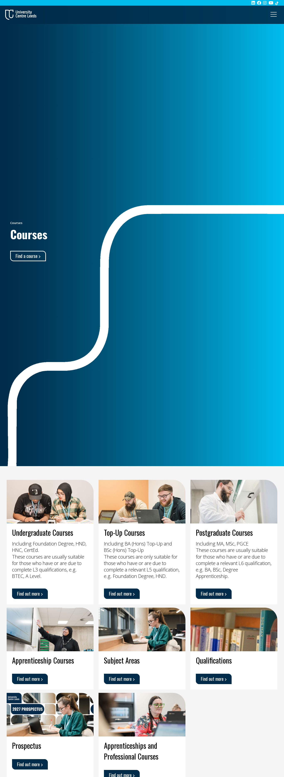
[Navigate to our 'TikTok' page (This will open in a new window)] (276, 3)
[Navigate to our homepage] (20, 15)
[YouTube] (271, 3)
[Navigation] (273, 14)
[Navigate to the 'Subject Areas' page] (142, 629)
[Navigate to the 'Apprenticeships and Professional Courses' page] (142, 714)
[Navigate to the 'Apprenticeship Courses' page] (50, 629)
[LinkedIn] (253, 3)
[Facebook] (259, 3)
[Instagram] (265, 3)
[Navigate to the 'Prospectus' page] (50, 714)
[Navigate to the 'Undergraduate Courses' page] (50, 501)
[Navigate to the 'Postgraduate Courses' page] (233, 501)
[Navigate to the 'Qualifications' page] (233, 629)
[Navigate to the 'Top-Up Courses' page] (142, 501)
